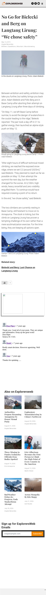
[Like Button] (4, 283)
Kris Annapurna (9, 466)
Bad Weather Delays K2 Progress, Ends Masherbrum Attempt (11, 499)
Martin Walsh (29, 471)
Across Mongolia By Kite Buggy (32, 495)
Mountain (20, 46)
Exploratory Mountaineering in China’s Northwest (33, 414)
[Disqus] (23, 352)
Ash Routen (28, 504)
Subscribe (37, 534)
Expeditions (12, 46)
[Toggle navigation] (42, 3)
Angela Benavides (7, 44)
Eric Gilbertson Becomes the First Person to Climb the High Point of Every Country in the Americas (32, 458)
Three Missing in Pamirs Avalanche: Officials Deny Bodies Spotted (12, 456)
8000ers (4, 46)
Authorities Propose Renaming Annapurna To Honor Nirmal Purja (12, 417)
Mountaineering (29, 46)
